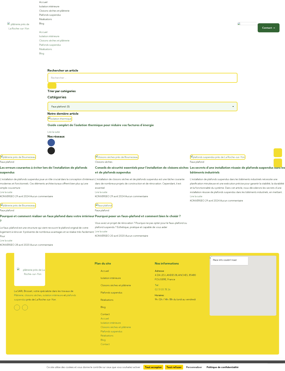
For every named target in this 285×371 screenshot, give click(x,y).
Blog (41, 23)
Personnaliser (194, 367)
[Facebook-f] (51, 142)
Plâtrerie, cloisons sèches (28, 295)
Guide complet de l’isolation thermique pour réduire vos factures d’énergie (101, 125)
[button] (51, 28)
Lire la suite (54, 131)
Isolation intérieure (49, 6)
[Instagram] (51, 150)
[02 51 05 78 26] (278, 152)
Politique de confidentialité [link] (223, 367)
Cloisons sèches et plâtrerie (54, 10)
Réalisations (45, 19)
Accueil (43, 32)
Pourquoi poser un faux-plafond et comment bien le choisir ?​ (137, 216)
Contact (105, 314)
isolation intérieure (53, 295)
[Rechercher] (52, 86)
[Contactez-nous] (278, 163)
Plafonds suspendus (50, 14)
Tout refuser (174, 367)
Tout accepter (153, 367)
